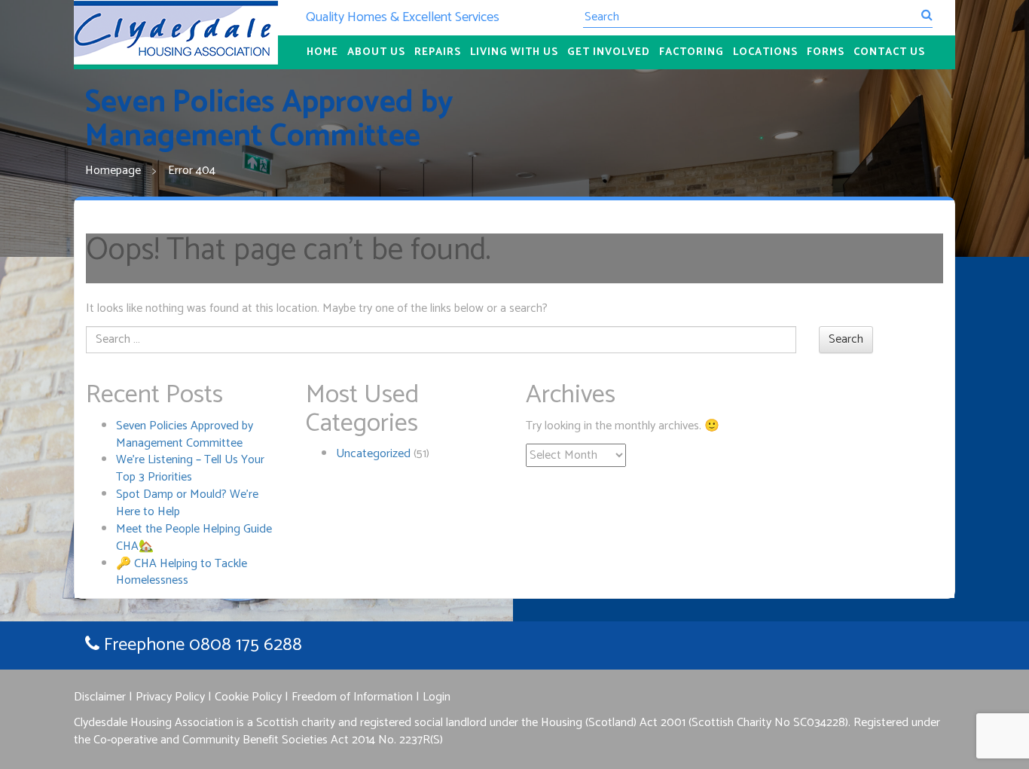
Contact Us (889, 52)
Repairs (437, 52)
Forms (825, 52)
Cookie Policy (248, 697)
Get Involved (608, 52)
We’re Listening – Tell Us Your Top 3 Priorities (190, 468)
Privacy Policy (170, 697)
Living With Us (514, 52)
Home (322, 52)
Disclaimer (100, 697)
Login (436, 697)
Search (846, 339)
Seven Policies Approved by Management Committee (184, 434)
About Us (376, 52)
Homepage (113, 170)
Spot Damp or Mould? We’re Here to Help (187, 503)
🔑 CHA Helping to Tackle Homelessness (181, 572)
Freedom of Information (352, 697)
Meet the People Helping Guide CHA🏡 (194, 538)
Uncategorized (373, 454)
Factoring (691, 52)
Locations (765, 52)
